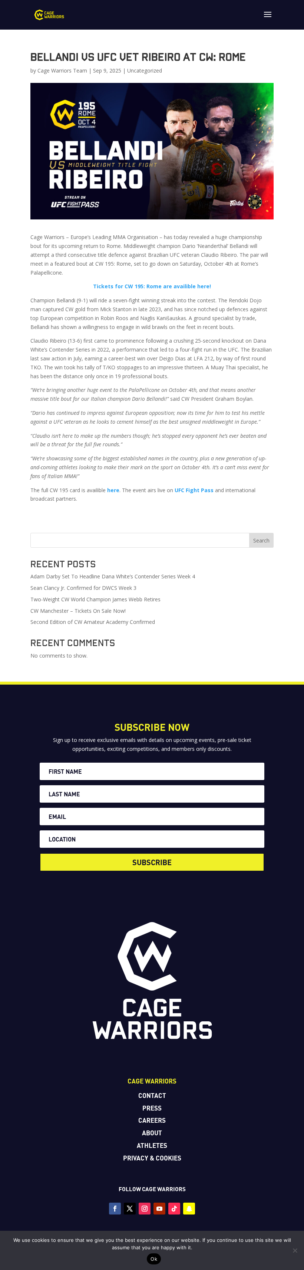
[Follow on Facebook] (115, 1208)
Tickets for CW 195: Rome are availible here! (152, 286)
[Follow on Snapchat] (189, 1208)
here (113, 490)
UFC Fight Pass (194, 490)
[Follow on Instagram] (145, 1208)
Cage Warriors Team (62, 70)
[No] (294, 1250)
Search (261, 540)
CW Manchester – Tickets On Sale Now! (78, 610)
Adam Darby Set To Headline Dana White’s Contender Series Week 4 (112, 576)
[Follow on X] (130, 1208)
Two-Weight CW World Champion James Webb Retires (95, 599)
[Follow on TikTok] (174, 1208)
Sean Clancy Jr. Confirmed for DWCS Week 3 (83, 587)
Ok (154, 1259)
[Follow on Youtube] (159, 1208)
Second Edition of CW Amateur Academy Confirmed (92, 621)
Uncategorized (144, 70)
